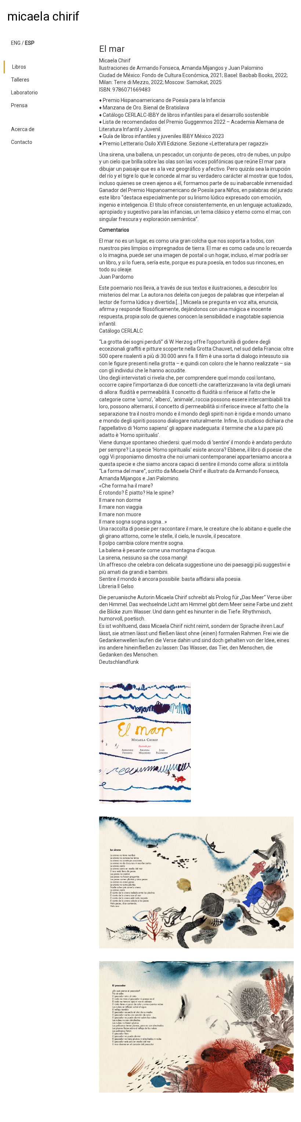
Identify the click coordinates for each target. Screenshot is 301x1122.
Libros (19, 67)
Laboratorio (24, 92)
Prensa (19, 105)
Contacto (21, 142)
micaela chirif (43, 16)
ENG (16, 43)
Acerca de (23, 129)
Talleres (20, 80)
